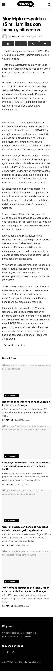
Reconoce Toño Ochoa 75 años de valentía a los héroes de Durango (26, 403)
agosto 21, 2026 (23, 420)
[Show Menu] (3, 4)
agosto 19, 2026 (23, 606)
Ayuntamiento (11, 395)
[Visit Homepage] (26, 4)
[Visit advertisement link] (26, 116)
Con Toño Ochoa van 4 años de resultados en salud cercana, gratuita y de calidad (25, 528)
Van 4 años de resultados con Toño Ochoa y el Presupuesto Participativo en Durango (26, 589)
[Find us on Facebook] (3, 652)
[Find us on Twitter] (7, 652)
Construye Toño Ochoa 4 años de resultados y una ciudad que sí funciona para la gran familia (26, 466)
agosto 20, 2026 (23, 545)
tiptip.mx (13, 662)
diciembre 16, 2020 (34, 36)
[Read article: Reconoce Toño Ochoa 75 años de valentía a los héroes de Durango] (26, 381)
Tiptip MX (16, 36)
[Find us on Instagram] (13, 652)
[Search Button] (49, 4)
